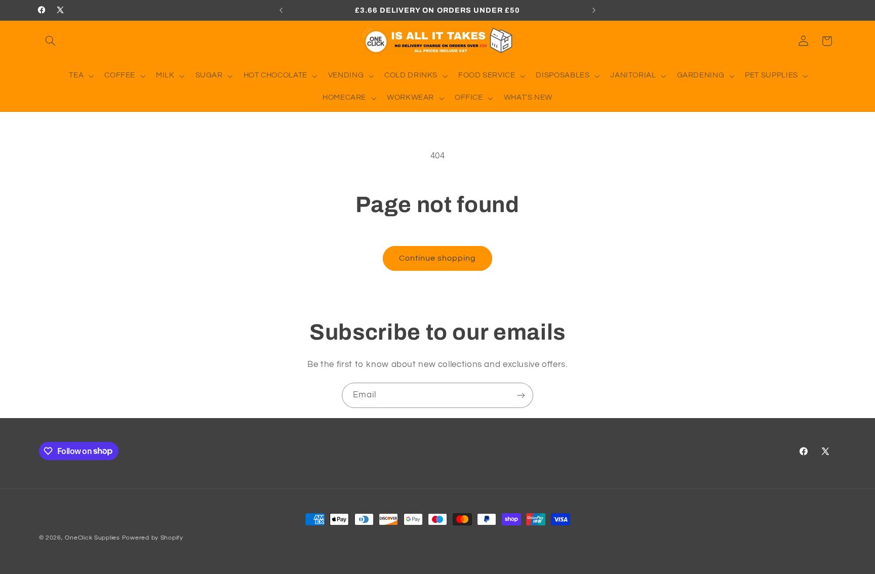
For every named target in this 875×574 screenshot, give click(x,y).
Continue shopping (437, 258)
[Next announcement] (594, 10)
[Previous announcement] (281, 10)
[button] (50, 41)
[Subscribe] (521, 395)
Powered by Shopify (152, 538)
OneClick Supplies (92, 538)
